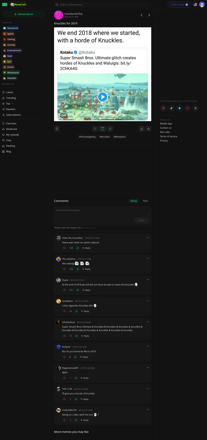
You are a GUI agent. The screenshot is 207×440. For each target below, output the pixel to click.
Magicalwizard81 (70, 367)
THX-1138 (67, 388)
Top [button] (8, 103)
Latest (9, 92)
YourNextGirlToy (73, 13)
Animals (9, 44)
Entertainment (12, 50)
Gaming (9, 39)
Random (10, 109)
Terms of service (168, 136)
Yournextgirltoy (88, 136)
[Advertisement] (181, 53)
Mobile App (166, 123)
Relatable (9, 78)
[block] (148, 129)
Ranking (10, 145)
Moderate (11, 129)
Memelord (120, 136)
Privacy (164, 140)
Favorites (11, 123)
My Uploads (12, 134)
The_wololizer (69, 258)
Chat (8, 140)
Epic (7, 61)
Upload (25, 14)
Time (145, 200)
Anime (8, 67)
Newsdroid (10, 28)
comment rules (88, 227)
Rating (134, 200)
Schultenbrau (68, 322)
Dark (7, 56)
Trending (11, 97)
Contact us (166, 127)
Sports (8, 33)
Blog (8, 151)
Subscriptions (13, 114)
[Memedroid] (4, 4)
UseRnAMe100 (69, 410)
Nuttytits (66, 346)
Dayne (65, 280)
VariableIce (67, 301)
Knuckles (105, 136)
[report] (142, 129)
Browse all (8, 83)
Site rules (165, 132)
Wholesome (11, 72)
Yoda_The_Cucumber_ (73, 237)
